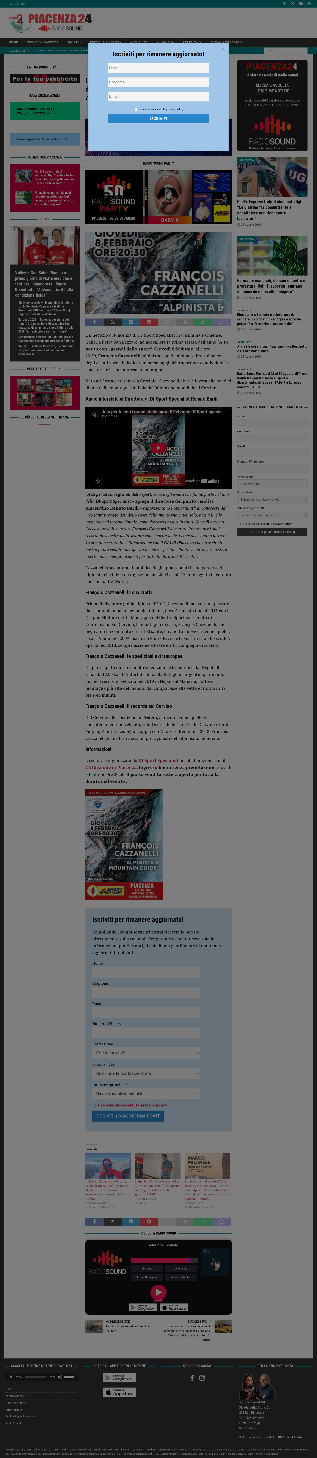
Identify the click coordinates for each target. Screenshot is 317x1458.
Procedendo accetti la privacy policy (161, 109)
